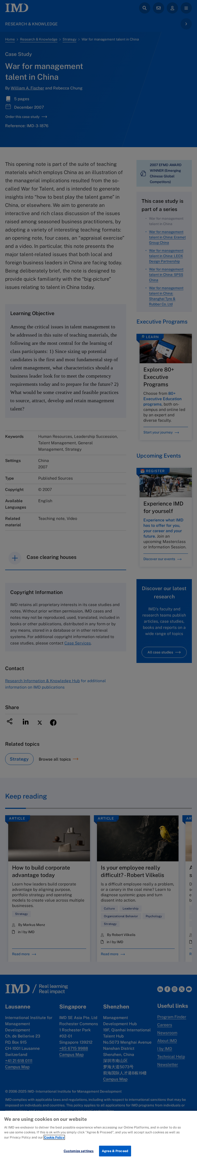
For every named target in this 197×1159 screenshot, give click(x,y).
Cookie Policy (54, 1137)
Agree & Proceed (115, 1151)
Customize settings (79, 1151)
